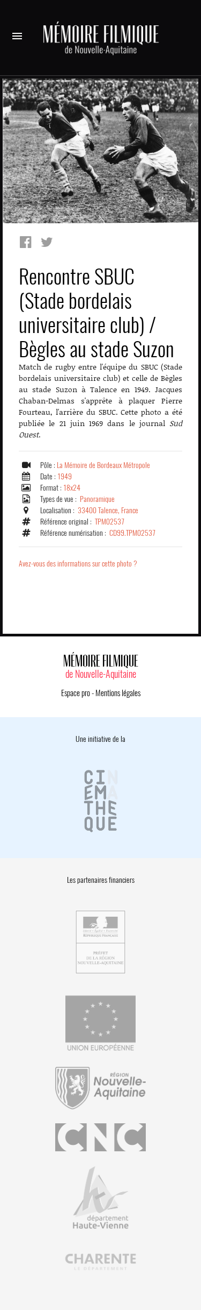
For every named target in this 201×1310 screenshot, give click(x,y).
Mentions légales (117, 693)
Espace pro (75, 693)
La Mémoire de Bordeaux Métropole (103, 465)
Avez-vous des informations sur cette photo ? (78, 563)
